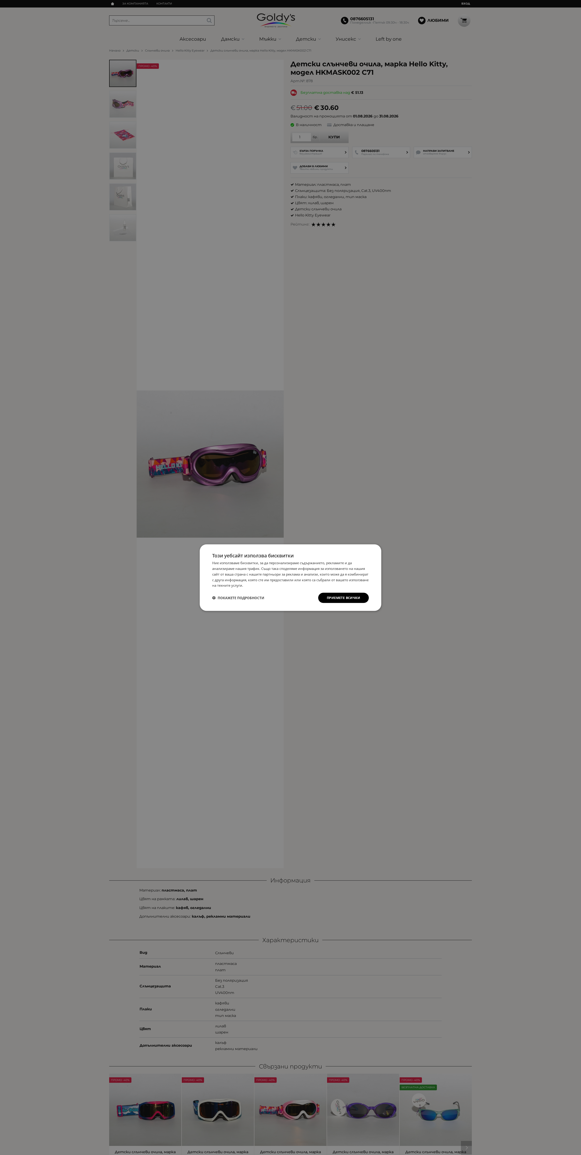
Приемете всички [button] (343, 597)
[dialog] (290, 577)
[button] (238, 597)
